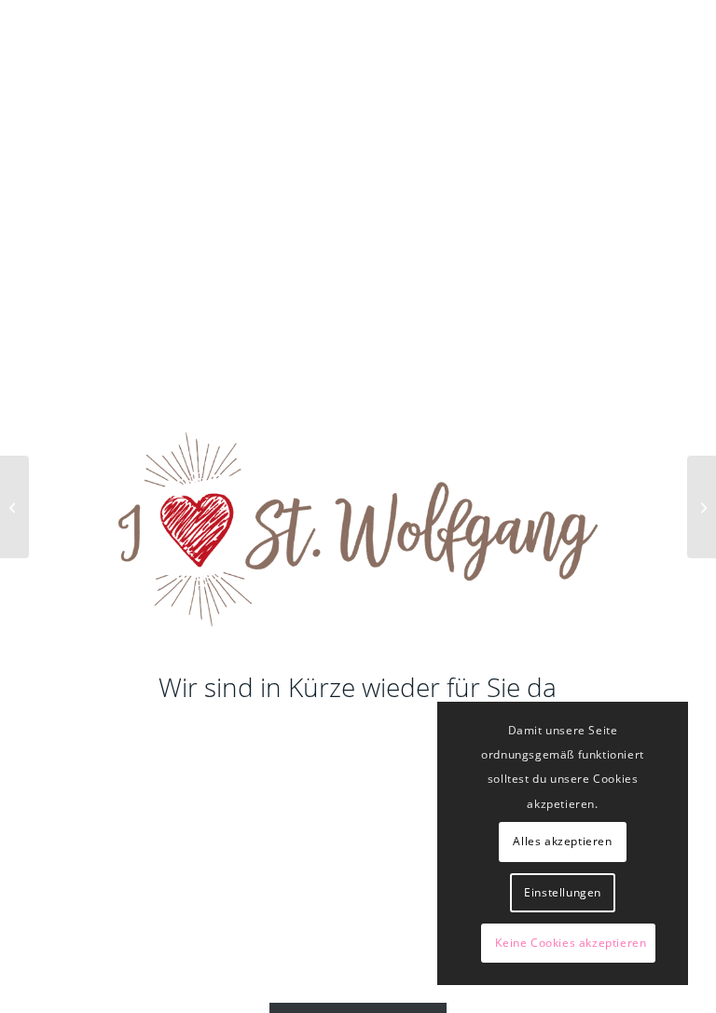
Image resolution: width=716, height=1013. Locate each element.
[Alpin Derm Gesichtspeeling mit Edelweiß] (14, 507)
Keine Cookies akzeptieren (570, 943)
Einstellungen (562, 892)
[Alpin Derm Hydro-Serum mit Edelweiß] (701, 507)
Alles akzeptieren (562, 841)
